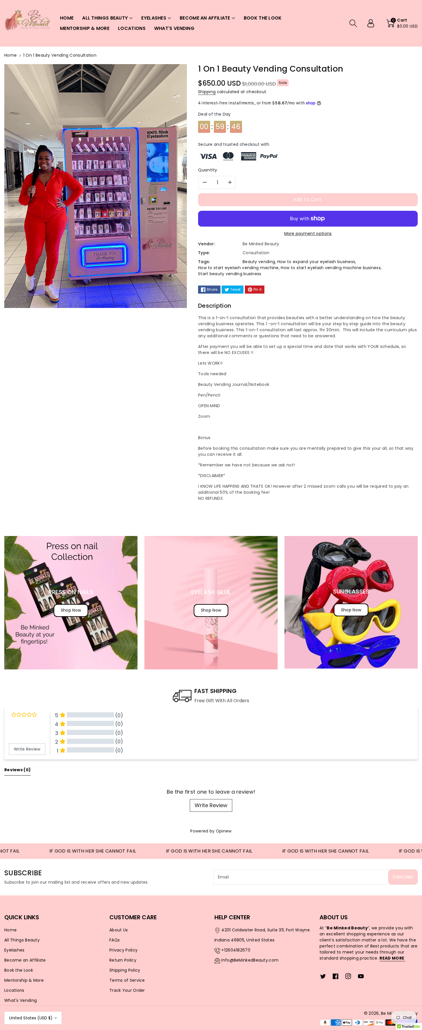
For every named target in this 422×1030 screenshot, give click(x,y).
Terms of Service (127, 980)
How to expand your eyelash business (316, 262)
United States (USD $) (31, 1018)
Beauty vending (259, 262)
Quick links (21, 917)
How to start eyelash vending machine (238, 268)
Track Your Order (127, 990)
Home (10, 55)
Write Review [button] (27, 749)
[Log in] (373, 23)
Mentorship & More (24, 980)
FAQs (114, 940)
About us (334, 917)
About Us (118, 930)
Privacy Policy (123, 950)
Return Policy (122, 960)
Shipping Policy (124, 970)
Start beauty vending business (230, 274)
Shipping (207, 92)
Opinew (224, 831)
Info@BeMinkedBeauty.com (249, 960)
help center (232, 917)
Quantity (207, 170)
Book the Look (18, 970)
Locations (14, 990)
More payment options (308, 233)
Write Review (211, 805)
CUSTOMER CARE (133, 917)
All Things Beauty (22, 940)
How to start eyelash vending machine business (331, 268)
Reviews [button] (17, 770)
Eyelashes (14, 950)
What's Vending (20, 1000)
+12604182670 (235, 950)
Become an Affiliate (25, 960)
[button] (107, 18)
